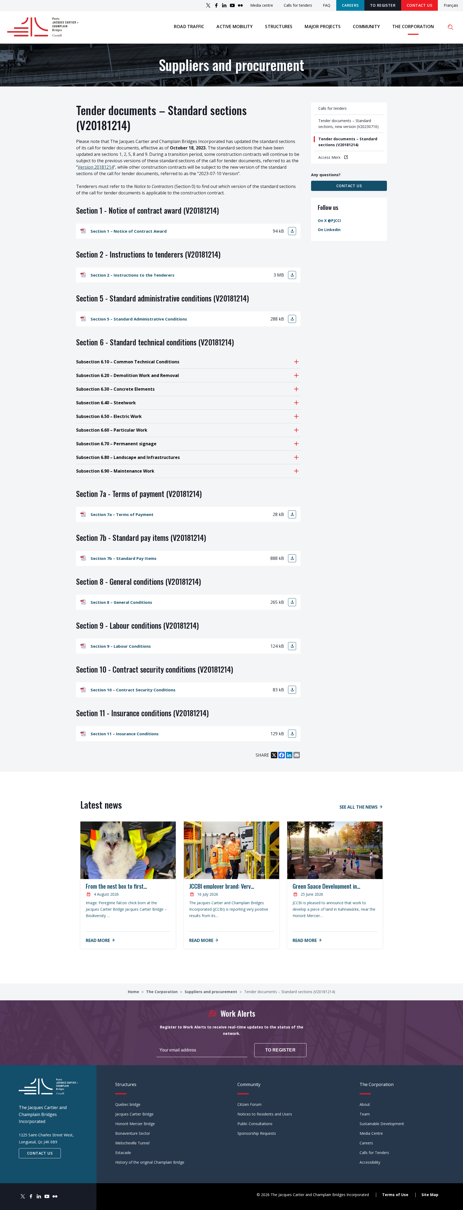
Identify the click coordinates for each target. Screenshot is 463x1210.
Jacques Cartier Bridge (134, 1114)
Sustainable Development (382, 1123)
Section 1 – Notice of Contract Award (129, 231)
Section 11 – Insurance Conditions (125, 733)
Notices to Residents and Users (264, 1114)
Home (134, 991)
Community (366, 26)
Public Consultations (254, 1123)
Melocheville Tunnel (132, 1142)
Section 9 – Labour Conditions (121, 646)
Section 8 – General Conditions (121, 602)
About (365, 1104)
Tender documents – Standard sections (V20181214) (347, 141)
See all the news (358, 807)
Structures (278, 26)
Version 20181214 (96, 167)
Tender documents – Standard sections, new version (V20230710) (348, 123)
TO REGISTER (382, 5)
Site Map (429, 1195)
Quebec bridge (127, 1104)
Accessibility (370, 1162)
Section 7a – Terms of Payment (122, 514)
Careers (350, 5)
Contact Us (419, 5)
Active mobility (234, 26)
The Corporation (413, 26)
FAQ (326, 5)
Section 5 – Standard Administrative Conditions (139, 319)
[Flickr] (240, 5)
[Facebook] (216, 5)
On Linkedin (329, 229)
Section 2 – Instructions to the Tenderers (132, 275)
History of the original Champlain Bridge (149, 1162)
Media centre (261, 5)
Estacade (123, 1152)
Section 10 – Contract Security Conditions (133, 689)
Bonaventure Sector (132, 1133)
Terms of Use (395, 1195)
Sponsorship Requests (256, 1133)
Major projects (323, 26)
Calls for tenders (298, 5)
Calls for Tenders (374, 1152)
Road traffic (189, 26)
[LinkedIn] (224, 5)
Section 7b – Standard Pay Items (123, 558)
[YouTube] (232, 5)
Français (451, 5)
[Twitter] (208, 5)
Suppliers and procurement (211, 991)
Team (365, 1114)
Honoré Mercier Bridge (135, 1123)
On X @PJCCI (329, 220)
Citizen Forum (249, 1104)
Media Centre (371, 1133)
